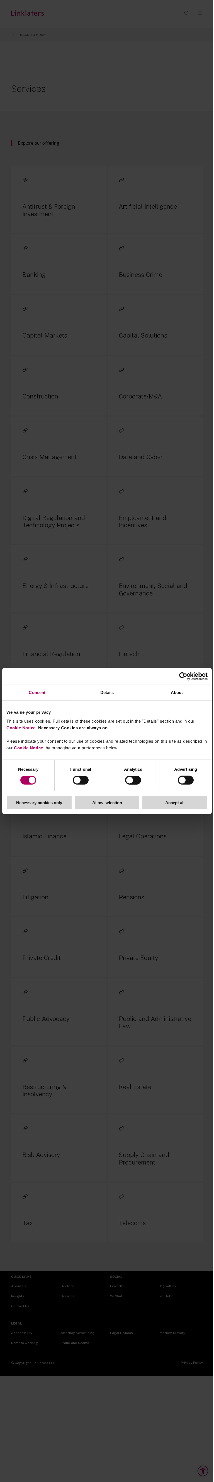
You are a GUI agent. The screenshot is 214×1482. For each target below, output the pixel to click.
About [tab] (177, 692)
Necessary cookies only (39, 802)
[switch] (81, 780)
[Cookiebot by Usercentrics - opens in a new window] (183, 676)
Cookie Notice (21, 727)
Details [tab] (107, 692)
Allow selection (107, 802)
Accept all (174, 802)
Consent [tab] (37, 692)
